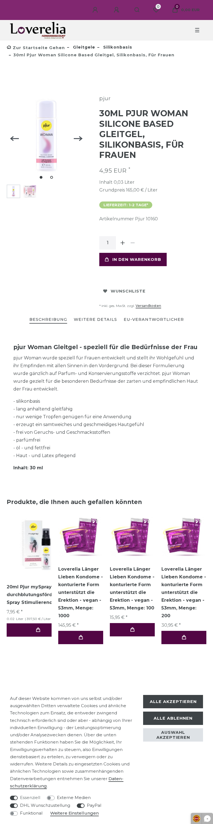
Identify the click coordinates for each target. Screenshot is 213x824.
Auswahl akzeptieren (173, 735)
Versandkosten (148, 306)
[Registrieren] (117, 10)
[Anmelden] (96, 10)
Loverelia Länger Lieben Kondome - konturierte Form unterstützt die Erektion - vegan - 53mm (80, 592)
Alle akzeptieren (173, 701)
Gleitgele (83, 47)
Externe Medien (74, 797)
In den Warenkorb (136, 259)
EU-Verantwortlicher (154, 319)
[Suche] (137, 10)
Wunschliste (128, 291)
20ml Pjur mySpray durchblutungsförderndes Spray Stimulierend (38, 594)
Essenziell (30, 797)
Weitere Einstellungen (74, 813)
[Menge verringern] (133, 243)
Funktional (31, 813)
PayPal (94, 805)
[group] (38, 545)
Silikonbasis (117, 47)
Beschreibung (48, 319)
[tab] (48, 319)
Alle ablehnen (173, 718)
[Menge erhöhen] (123, 243)
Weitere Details (95, 319)
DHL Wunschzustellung (45, 805)
